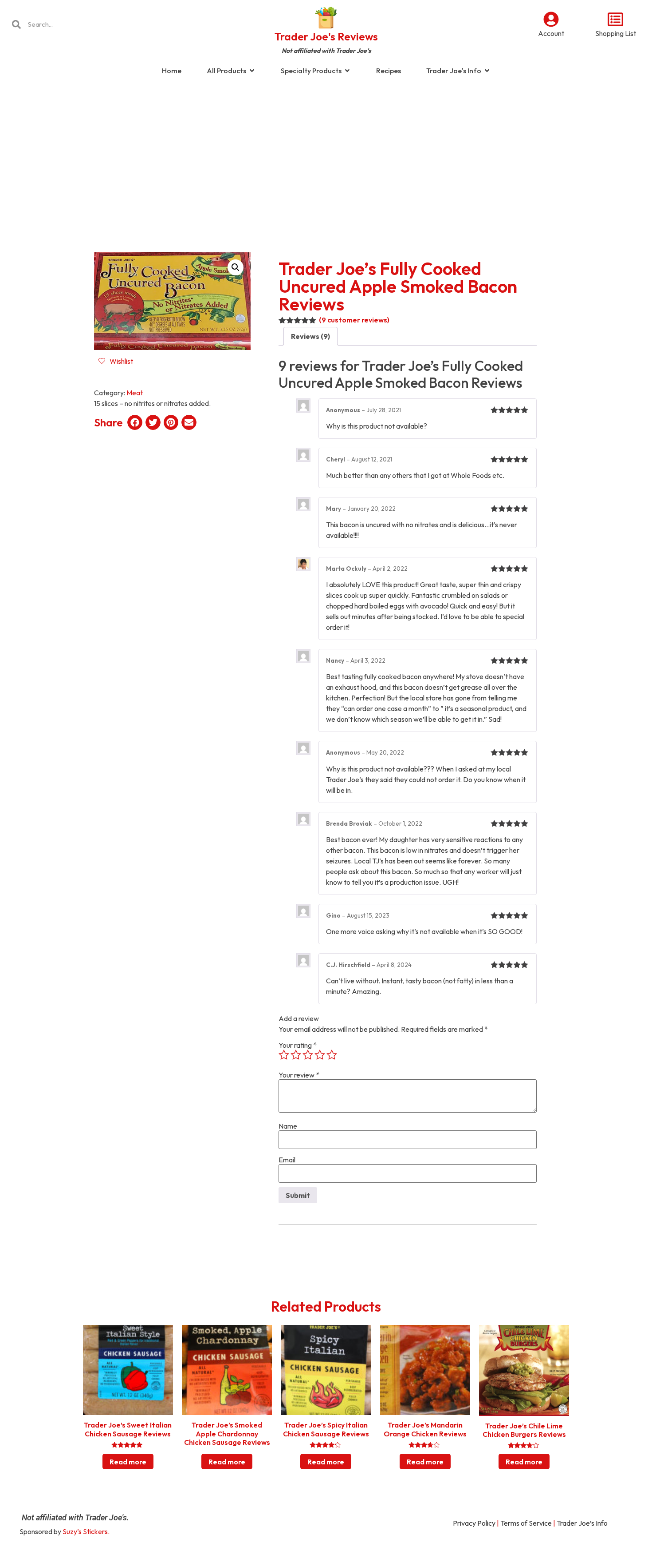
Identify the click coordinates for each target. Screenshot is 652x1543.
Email (287, 1159)
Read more (128, 1461)
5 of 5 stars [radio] (331, 1055)
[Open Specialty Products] (347, 70)
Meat (134, 392)
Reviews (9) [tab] (310, 336)
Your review (299, 1074)
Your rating (298, 1045)
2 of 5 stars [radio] (296, 1055)
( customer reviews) (354, 319)
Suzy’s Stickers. (86, 1531)
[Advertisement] (326, 153)
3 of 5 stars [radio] (307, 1055)
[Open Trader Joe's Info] (487, 70)
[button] (236, 267)
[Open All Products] (251, 70)
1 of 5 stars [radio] (284, 1055)
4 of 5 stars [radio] (319, 1055)
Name (288, 1125)
